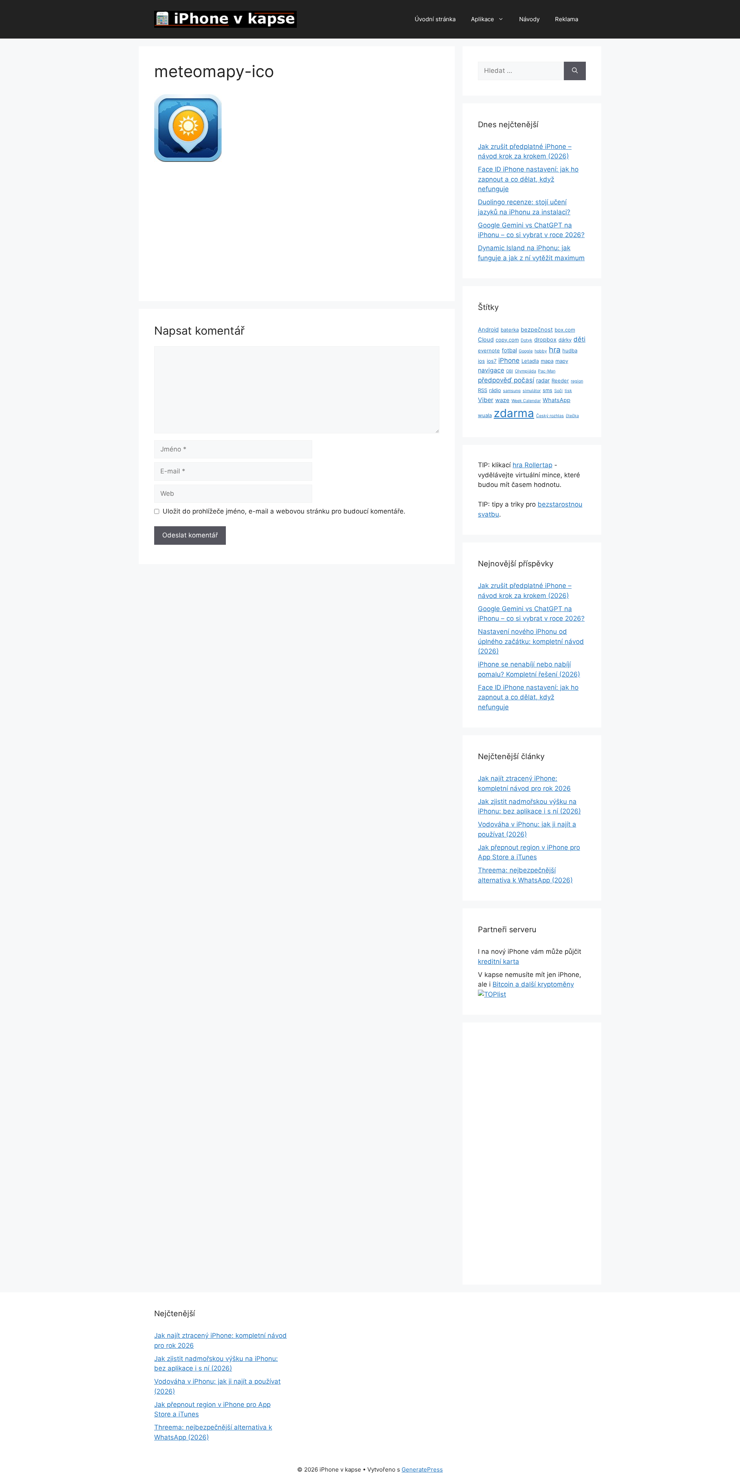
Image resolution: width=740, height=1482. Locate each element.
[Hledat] (575, 71)
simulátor (532, 390)
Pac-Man (546, 371)
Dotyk (526, 340)
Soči (558, 390)
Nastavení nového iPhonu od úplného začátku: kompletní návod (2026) (531, 641)
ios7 (491, 361)
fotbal (509, 350)
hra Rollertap (532, 465)
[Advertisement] (296, 229)
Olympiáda (525, 371)
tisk (568, 390)
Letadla (530, 361)
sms (547, 390)
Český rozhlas (550, 415)
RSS (482, 390)
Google (526, 351)
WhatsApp (556, 400)
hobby (541, 351)
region (577, 381)
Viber (485, 400)
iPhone (509, 360)
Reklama (566, 19)
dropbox (545, 339)
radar (543, 380)
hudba (569, 350)
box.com (565, 330)
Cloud (486, 339)
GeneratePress (422, 1469)
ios (481, 361)
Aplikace (482, 19)
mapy (561, 361)
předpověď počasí (506, 380)
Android (488, 329)
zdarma (514, 413)
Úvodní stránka (435, 19)
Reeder (560, 380)
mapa (547, 361)
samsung (512, 390)
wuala (485, 415)
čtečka (572, 415)
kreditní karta (498, 961)
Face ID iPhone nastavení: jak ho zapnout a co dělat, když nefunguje (528, 179)
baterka (510, 330)
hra (554, 349)
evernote (489, 350)
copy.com (507, 340)
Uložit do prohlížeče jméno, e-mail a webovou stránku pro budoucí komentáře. (284, 511)
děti (579, 339)
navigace (491, 370)
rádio (495, 390)
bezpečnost (537, 329)
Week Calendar (526, 400)
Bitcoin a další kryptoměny (533, 984)
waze (502, 400)
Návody (529, 19)
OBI (509, 371)
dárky (565, 340)
